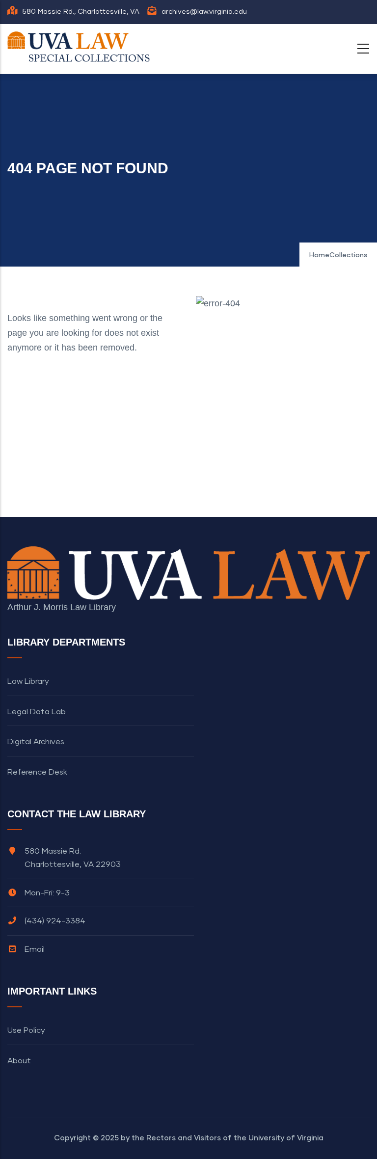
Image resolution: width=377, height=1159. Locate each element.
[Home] (81, 46)
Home (319, 255)
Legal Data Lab (36, 712)
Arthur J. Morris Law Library (61, 607)
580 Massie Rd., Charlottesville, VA (80, 11)
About (19, 1061)
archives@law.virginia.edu (204, 11)
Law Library (28, 681)
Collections (348, 255)
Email (35, 949)
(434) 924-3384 (55, 921)
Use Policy (26, 1030)
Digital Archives (35, 742)
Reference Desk (37, 772)
